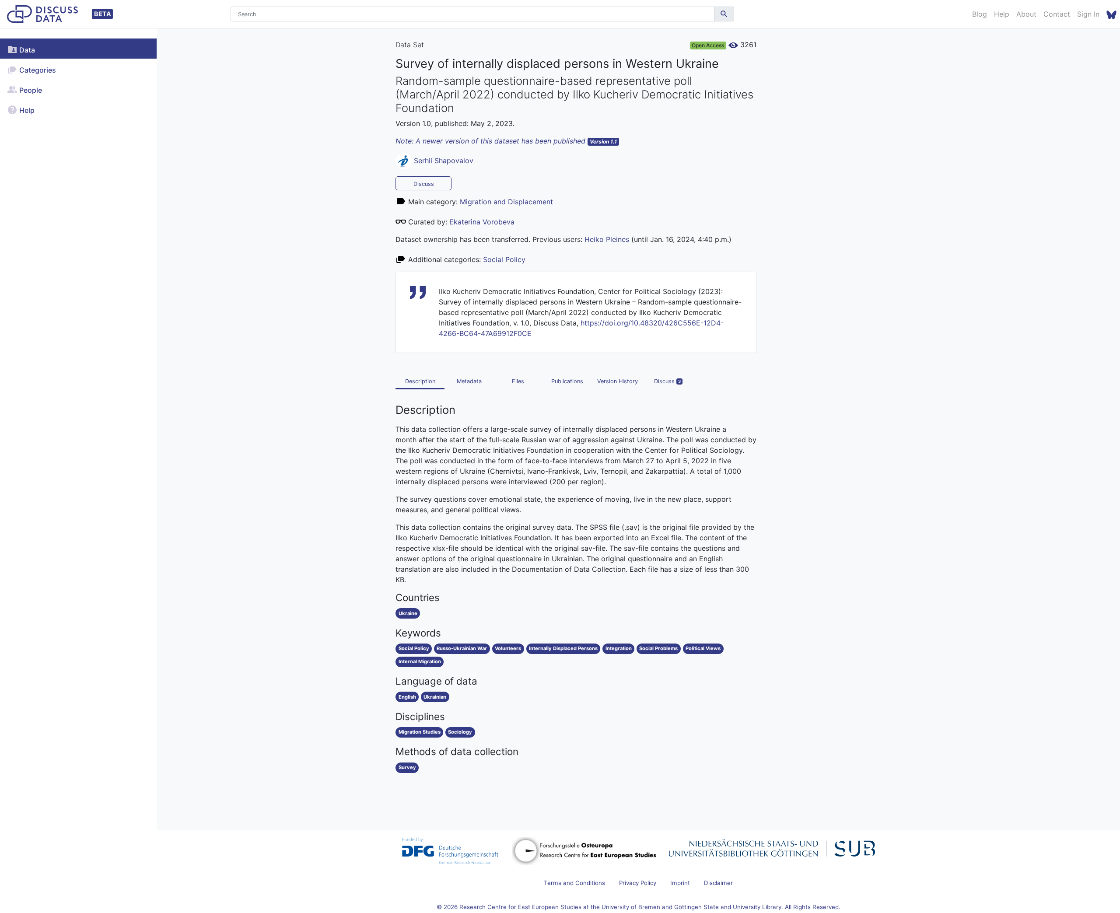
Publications (567, 381)
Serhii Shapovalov (443, 160)
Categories (37, 70)
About (1026, 14)
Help (1001, 14)
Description (420, 381)
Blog (979, 14)
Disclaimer (718, 882)
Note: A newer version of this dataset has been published (506, 140)
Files (518, 381)
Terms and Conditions (574, 882)
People (30, 90)
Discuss (423, 184)
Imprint (680, 882)
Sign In (1088, 14)
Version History (617, 381)
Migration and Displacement (506, 201)
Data (26, 49)
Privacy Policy (637, 882)
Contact (1056, 14)
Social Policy (504, 259)
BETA (102, 13)
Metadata (469, 381)
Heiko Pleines (606, 239)
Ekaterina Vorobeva (481, 221)
